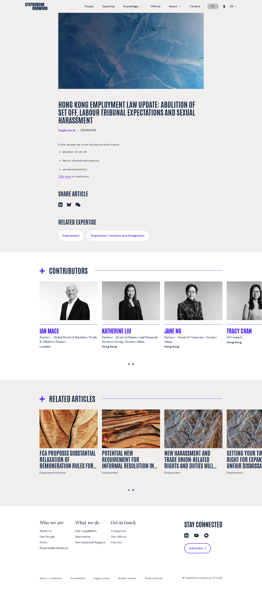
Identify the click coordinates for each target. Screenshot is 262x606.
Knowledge (132, 8)
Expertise (108, 6)
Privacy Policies (154, 578)
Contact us (118, 531)
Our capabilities (86, 531)
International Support (90, 542)
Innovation (82, 536)
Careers (195, 6)
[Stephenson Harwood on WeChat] (206, 535)
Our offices (118, 536)
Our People (47, 536)
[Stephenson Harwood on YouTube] (196, 535)
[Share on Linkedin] (60, 205)
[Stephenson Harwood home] (36, 12)
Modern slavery (127, 578)
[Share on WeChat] (77, 204)
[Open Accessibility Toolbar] (224, 6)
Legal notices (102, 578)
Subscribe (196, 548)
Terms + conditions (51, 578)
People (89, 6)
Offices (155, 6)
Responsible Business (54, 548)
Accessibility (77, 578)
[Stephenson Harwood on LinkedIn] (186, 535)
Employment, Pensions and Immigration (117, 235)
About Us (46, 531)
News (43, 542)
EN (231, 6)
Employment (67, 130)
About (177, 8)
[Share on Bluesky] (69, 205)
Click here (64, 176)
